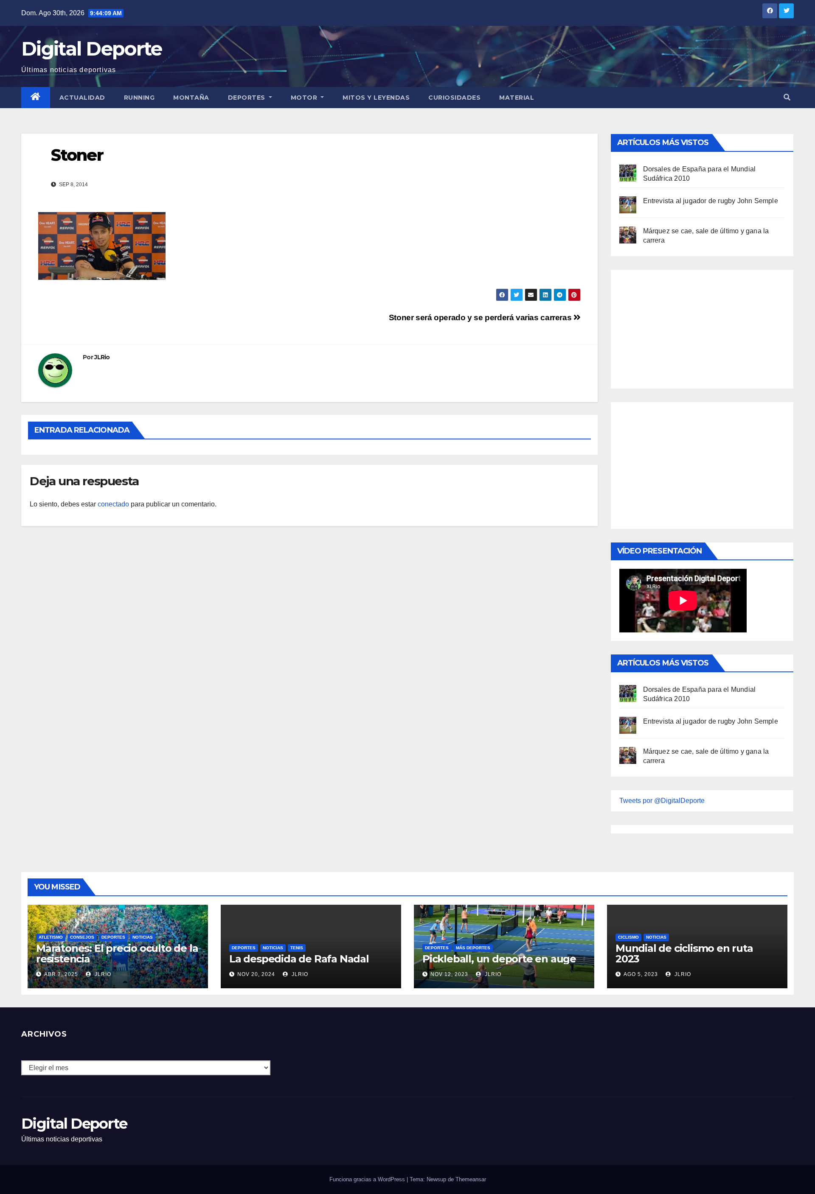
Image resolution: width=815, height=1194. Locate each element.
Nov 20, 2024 (256, 974)
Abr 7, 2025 (61, 974)
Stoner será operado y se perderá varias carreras (481, 317)
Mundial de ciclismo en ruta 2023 (684, 953)
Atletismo (51, 937)
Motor (305, 97)
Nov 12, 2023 (449, 974)
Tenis (296, 947)
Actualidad (82, 97)
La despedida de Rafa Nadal (299, 959)
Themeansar (470, 1179)
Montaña (191, 97)
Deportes (247, 97)
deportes (113, 937)
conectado (113, 504)
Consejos (82, 937)
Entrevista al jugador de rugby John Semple (710, 200)
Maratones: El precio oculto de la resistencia (117, 953)
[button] (787, 97)
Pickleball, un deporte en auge (499, 959)
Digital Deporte (91, 48)
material (516, 97)
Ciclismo (628, 937)
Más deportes (473, 947)
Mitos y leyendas (376, 97)
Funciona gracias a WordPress (368, 1179)
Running (139, 97)
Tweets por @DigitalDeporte (662, 800)
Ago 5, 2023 (641, 974)
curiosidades (454, 97)
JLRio (102, 357)
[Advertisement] (683, 327)
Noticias (142, 937)
